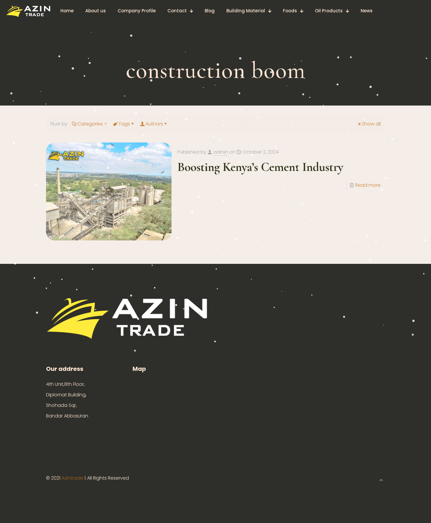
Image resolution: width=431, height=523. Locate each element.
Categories (90, 123)
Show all (371, 123)
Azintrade (73, 478)
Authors (154, 123)
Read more (368, 185)
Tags (124, 123)
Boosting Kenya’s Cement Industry (260, 166)
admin (220, 152)
